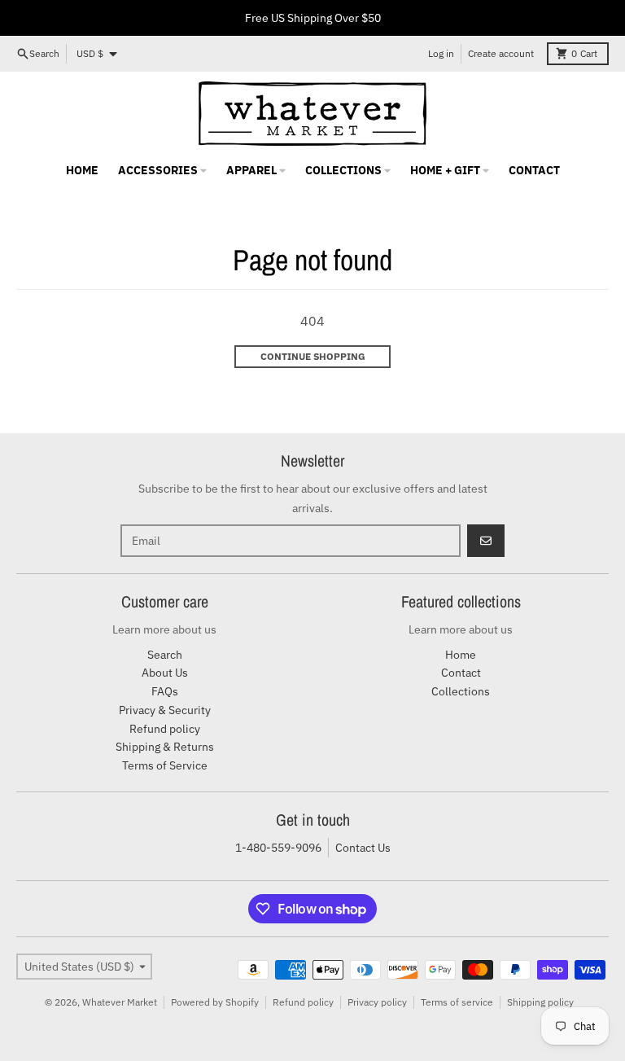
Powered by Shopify (215, 1002)
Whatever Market (119, 1002)
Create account (501, 53)
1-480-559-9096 (278, 847)
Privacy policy (377, 1002)
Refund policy (303, 1002)
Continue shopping (312, 356)
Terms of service (457, 1002)
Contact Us (363, 847)
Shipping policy (540, 1002)
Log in (441, 53)
